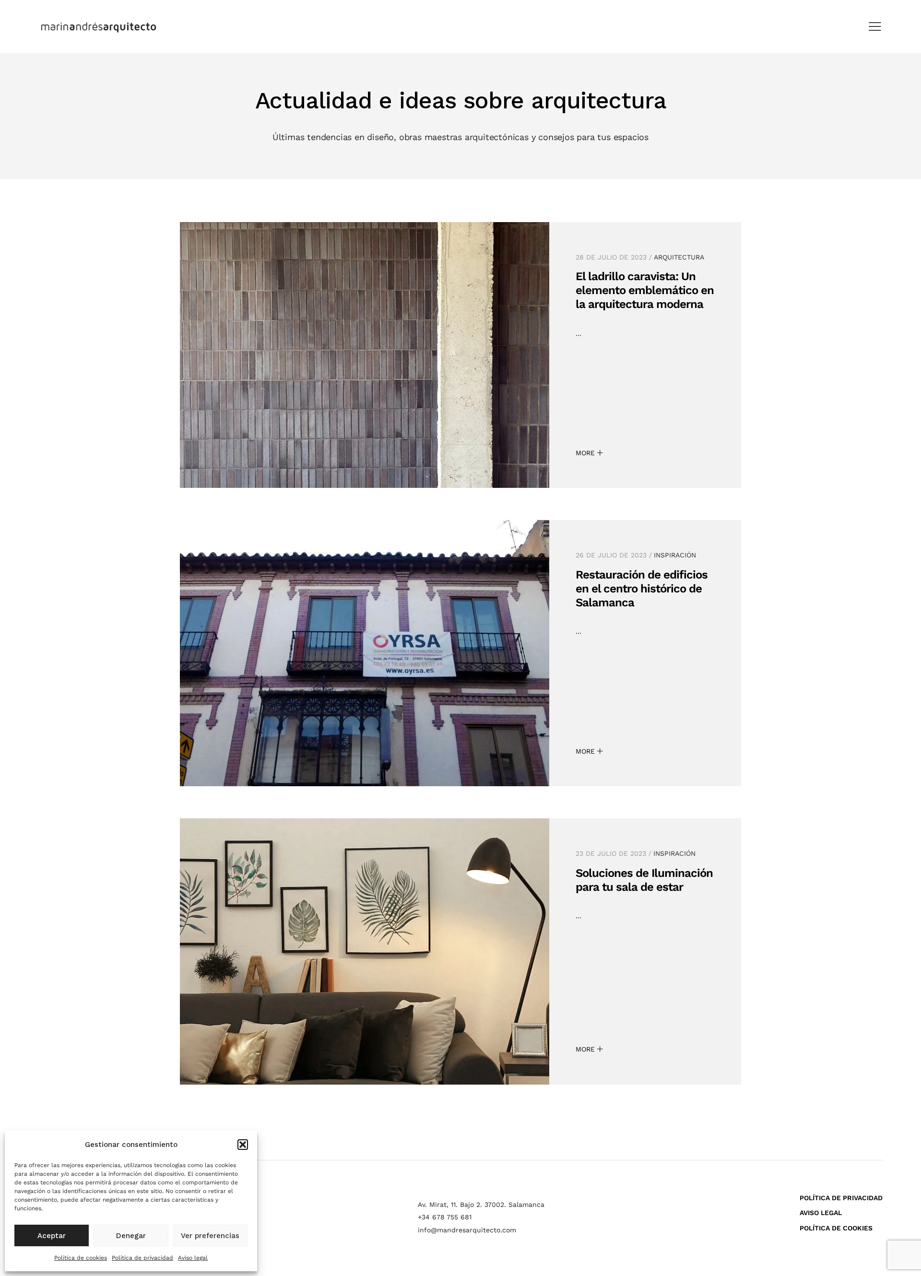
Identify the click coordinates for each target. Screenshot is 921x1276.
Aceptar (51, 1235)
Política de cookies (80, 1257)
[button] (243, 1144)
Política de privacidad (142, 1257)
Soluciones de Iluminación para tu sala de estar (644, 880)
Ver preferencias (210, 1235)
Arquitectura (679, 257)
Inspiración (675, 555)
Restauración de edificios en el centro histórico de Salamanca (642, 588)
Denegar (131, 1235)
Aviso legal (193, 1257)
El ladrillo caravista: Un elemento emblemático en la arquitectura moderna (645, 290)
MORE (586, 453)
